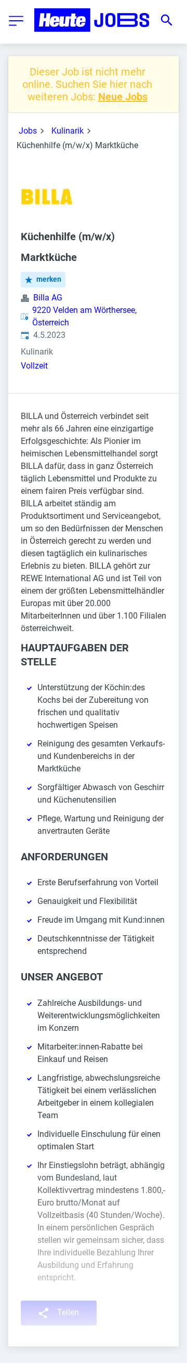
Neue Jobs (123, 96)
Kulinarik (67, 131)
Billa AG (47, 298)
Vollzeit (34, 366)
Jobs (28, 131)
